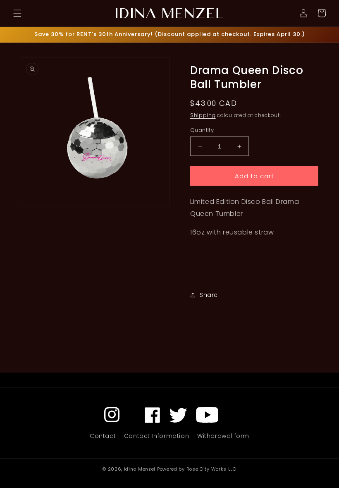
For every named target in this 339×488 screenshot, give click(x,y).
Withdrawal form (223, 436)
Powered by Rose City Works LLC (196, 469)
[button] (17, 13)
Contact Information (156, 436)
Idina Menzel (139, 469)
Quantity (202, 130)
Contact (103, 436)
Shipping (203, 115)
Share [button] (209, 295)
